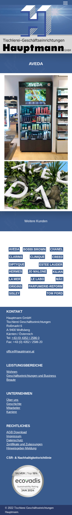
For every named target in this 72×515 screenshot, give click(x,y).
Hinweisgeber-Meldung (21, 448)
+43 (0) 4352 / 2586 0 (25, 338)
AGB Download (16, 432)
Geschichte (13, 403)
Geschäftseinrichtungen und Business (31, 375)
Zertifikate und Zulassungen (24, 444)
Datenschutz (14, 440)
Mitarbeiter (13, 408)
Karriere (11, 412)
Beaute (11, 379)
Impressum (13, 436)
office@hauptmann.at (20, 351)
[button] (65, 3)
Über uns (12, 399)
